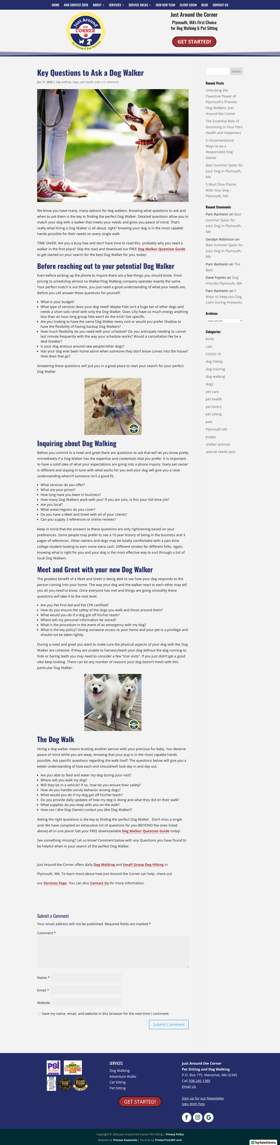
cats (209, 346)
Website (43, 1002)
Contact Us (99, 883)
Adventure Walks (123, 1076)
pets (97, 82)
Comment (46, 933)
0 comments (111, 82)
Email (43, 990)
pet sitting (214, 414)
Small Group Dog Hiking (143, 864)
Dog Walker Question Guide (161, 249)
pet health (86, 82)
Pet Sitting (118, 1088)
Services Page (55, 883)
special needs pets (220, 451)
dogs (76, 82)
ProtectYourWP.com (168, 1140)
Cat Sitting (118, 1082)
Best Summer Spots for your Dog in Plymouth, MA (224, 171)
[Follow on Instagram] (197, 1117)
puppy (211, 436)
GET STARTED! (194, 41)
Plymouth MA (216, 429)
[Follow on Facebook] (186, 1117)
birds (210, 339)
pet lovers (214, 406)
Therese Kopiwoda (125, 1140)
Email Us (189, 1086)
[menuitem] (56, 5)
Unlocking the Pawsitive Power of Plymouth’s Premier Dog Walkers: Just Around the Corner (221, 102)
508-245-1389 (199, 1080)
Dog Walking (104, 864)
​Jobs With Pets (193, 1104)
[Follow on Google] (209, 1117)
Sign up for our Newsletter (203, 1098)
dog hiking (214, 361)
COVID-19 (213, 354)
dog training (215, 369)
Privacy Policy (175, 1134)
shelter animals (218, 444)
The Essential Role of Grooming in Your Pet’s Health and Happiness (224, 127)
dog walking (63, 82)
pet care (212, 391)
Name (43, 977)
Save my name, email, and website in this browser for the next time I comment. (105, 1013)
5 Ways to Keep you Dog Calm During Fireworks (224, 296)
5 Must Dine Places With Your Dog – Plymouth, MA (221, 190)
